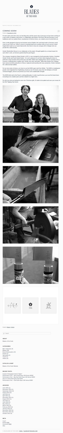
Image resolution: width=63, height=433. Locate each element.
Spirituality (5, 355)
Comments (7, 424)
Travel (4, 356)
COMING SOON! (10, 31)
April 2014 (5, 395)
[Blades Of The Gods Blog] (31, 19)
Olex (4, 425)
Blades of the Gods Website (10, 366)
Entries (6, 422)
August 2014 (6, 392)
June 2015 (5, 387)
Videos (4, 358)
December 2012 (7, 410)
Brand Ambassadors (8, 352)
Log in (4, 421)
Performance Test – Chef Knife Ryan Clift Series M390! (18, 380)
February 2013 (7, 407)
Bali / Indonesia (7, 348)
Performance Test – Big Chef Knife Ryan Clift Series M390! (19, 377)
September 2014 (7, 391)
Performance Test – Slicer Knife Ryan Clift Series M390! (18, 375)
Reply (12, 327)
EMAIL (21, 431)
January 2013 (6, 408)
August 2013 (6, 399)
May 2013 (5, 403)
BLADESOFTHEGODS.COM (30, 431)
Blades (8, 327)
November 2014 (7, 389)
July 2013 (5, 400)
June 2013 (5, 402)
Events (4, 353)
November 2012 (7, 411)
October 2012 (6, 413)
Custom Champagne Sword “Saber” (12, 374)
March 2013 (6, 405)
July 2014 (5, 394)
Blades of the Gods (8, 341)
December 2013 (7, 397)
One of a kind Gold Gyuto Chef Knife (13, 378)
